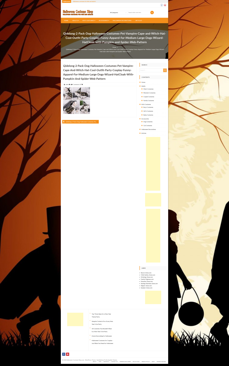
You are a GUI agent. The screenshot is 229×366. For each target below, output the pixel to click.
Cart (100, 361)
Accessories (103, 20)
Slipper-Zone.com (146, 285)
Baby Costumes (148, 115)
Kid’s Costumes (88, 20)
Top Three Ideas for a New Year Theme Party (101, 315)
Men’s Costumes (148, 89)
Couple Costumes (148, 96)
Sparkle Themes (112, 360)
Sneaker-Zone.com (146, 288)
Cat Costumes (147, 125)
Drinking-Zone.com (147, 277)
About (95, 361)
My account (136, 361)
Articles (139, 20)
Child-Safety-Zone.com (148, 275)
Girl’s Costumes (148, 111)
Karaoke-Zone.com (147, 281)
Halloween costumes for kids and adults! (84, 1)
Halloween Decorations (122, 20)
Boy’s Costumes (148, 107)
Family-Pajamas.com (147, 279)
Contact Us (114, 361)
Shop (153, 361)
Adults (75, 20)
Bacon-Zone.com (146, 273)
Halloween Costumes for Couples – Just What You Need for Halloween (102, 342)
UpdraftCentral (161, 361)
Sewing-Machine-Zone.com (149, 283)
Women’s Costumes (149, 93)
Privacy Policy (146, 361)
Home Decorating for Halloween (102, 336)
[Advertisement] (153, 164)
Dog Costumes (148, 121)
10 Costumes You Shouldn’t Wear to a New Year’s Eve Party (102, 330)
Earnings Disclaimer (125, 361)
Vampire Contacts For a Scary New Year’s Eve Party (102, 322)
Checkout (106, 361)
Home (66, 20)
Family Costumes (148, 100)
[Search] (152, 12)
